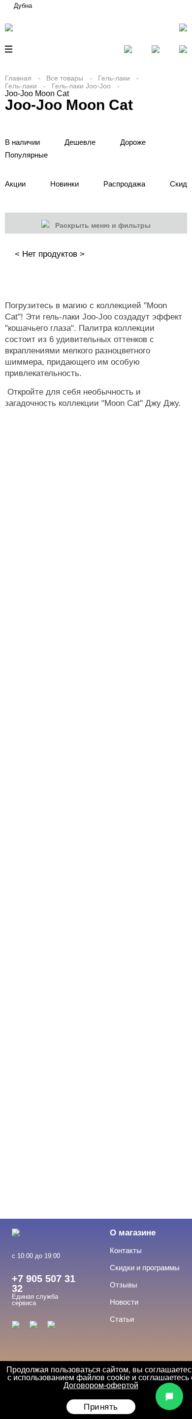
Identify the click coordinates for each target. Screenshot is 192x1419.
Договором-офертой (101, 1385)
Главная (18, 78)
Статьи (122, 1319)
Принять (101, 1407)
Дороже (133, 142)
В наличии (22, 142)
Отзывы (123, 1284)
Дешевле (80, 142)
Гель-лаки (114, 78)
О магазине (133, 1233)
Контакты (126, 1250)
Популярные (26, 155)
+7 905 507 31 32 (43, 1283)
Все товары (64, 78)
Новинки (64, 184)
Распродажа (124, 184)
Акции (15, 184)
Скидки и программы (145, 1267)
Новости (124, 1302)
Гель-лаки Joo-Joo (81, 86)
